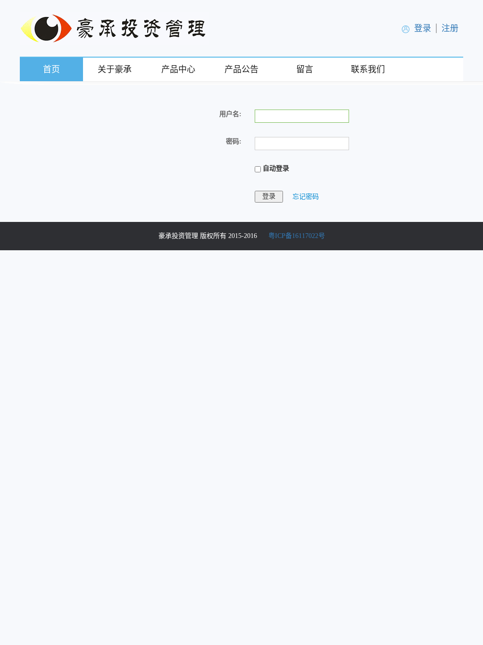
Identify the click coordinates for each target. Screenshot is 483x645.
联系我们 (368, 69)
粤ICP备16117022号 (296, 235)
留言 (304, 69)
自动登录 (275, 168)
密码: (234, 141)
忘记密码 (305, 196)
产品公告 (241, 69)
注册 (449, 28)
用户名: (230, 114)
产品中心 (178, 69)
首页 (51, 69)
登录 (422, 28)
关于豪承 (115, 69)
